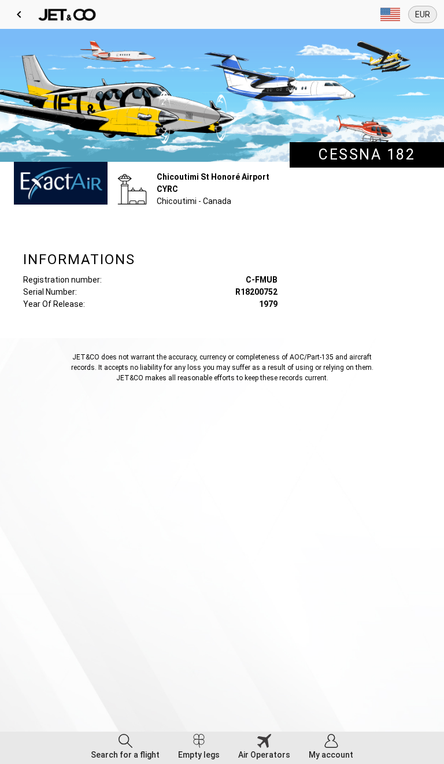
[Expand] (390, 14)
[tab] (125, 748)
